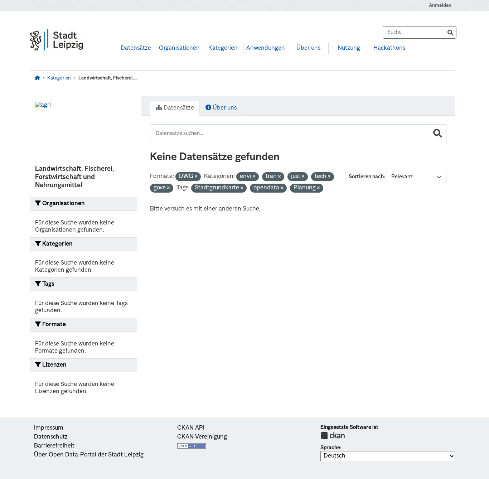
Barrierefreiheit (54, 446)
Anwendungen (265, 48)
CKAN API (190, 428)
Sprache (330, 447)
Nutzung (349, 48)
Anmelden (440, 5)
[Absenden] (450, 32)
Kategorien (223, 48)
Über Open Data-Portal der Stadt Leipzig (89, 455)
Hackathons (389, 48)
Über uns (308, 48)
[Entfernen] (196, 177)
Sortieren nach (366, 176)
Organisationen (179, 48)
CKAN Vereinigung (202, 437)
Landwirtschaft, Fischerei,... (107, 78)
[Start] (37, 78)
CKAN (332, 435)
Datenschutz (51, 437)
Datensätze (136, 48)
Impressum (48, 428)
